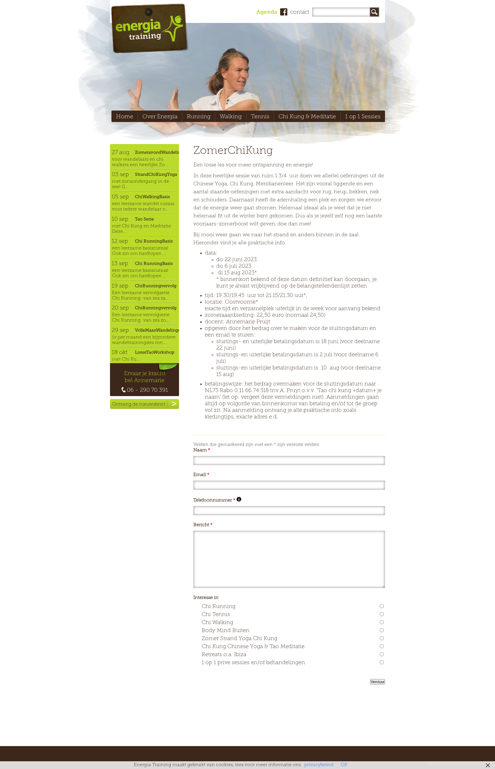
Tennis (260, 117)
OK (344, 765)
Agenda (266, 12)
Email (201, 475)
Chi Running (218, 606)
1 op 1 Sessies (362, 117)
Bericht (203, 525)
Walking (231, 117)
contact (299, 12)
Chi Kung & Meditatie (307, 117)
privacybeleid (319, 765)
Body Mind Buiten (226, 631)
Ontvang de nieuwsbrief (138, 404)
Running (199, 117)
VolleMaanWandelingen (157, 330)
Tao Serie (144, 219)
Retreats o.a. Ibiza (224, 655)
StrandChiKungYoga (156, 174)
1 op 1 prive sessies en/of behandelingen (253, 663)
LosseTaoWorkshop (154, 352)
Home (124, 117)
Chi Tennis (216, 614)
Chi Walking (217, 623)
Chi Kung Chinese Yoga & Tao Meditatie (253, 647)
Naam (201, 450)
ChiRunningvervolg (155, 285)
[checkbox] (382, 606)
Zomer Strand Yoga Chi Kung (239, 639)
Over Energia (160, 117)
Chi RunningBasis (154, 241)
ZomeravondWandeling (157, 152)
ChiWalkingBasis (152, 196)
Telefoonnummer (217, 500)
